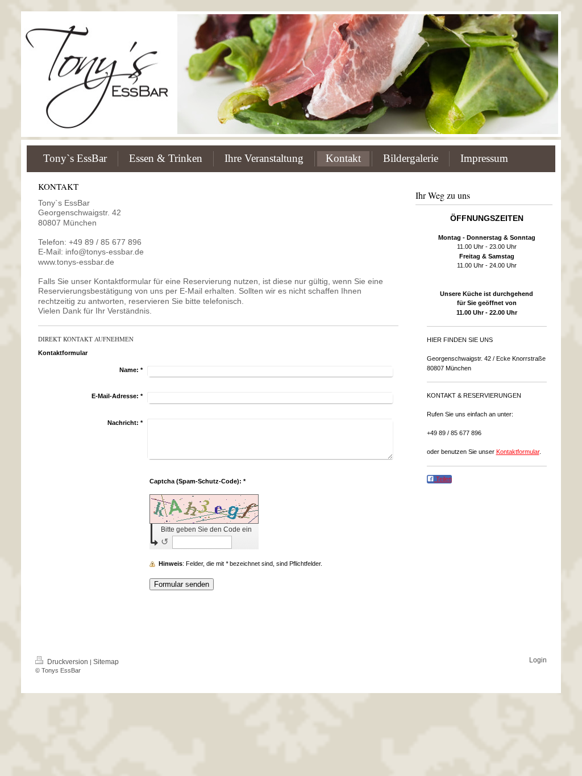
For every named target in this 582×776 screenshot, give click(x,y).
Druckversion (67, 662)
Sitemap (106, 662)
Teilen (443, 478)
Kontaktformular (517, 451)
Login (538, 660)
